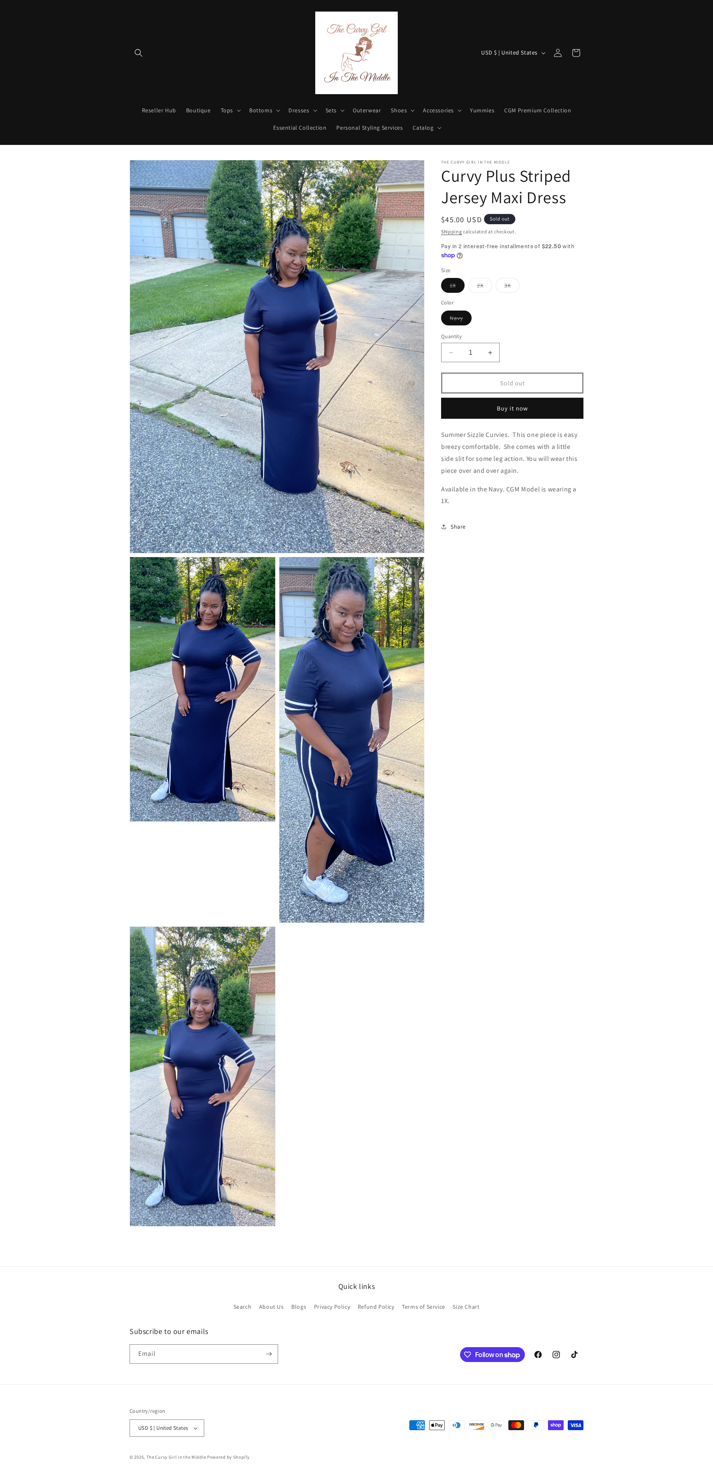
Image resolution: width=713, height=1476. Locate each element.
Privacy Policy (332, 1306)
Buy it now (512, 408)
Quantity (451, 336)
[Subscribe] (269, 1354)
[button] (139, 53)
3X (511, 287)
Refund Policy (376, 1306)
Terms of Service (423, 1306)
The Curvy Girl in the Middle (176, 1457)
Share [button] (458, 526)
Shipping (451, 231)
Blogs (298, 1306)
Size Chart (466, 1306)
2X (484, 287)
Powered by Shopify (228, 1457)
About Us (271, 1306)
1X (457, 287)
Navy (461, 319)
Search (243, 1306)
